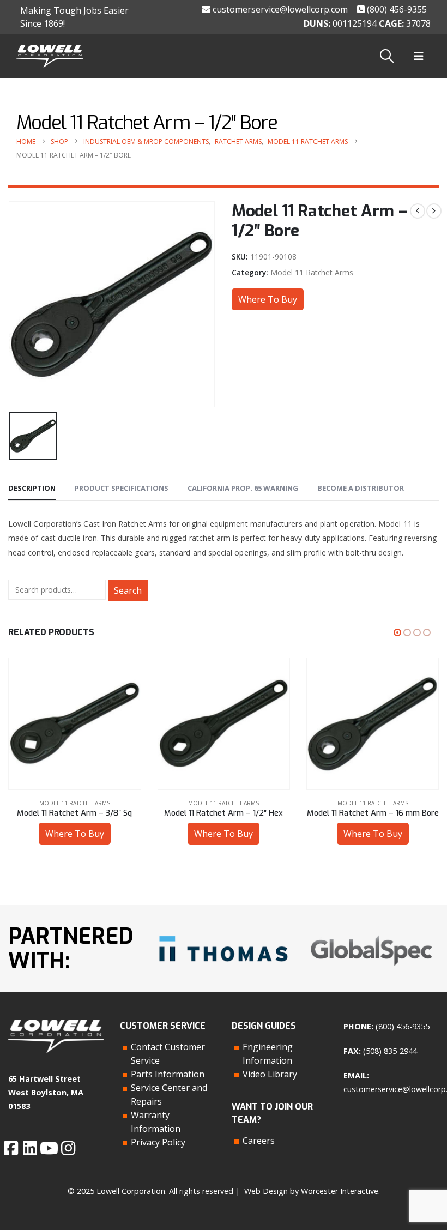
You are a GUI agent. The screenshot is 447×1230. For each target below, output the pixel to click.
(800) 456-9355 (396, 9)
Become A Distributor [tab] (360, 488)
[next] (434, 211)
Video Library (270, 1074)
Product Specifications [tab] (121, 488)
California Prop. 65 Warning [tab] (243, 488)
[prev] (417, 211)
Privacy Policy (158, 1142)
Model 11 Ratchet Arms (311, 272)
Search (128, 590)
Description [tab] (32, 488)
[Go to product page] (74, 723)
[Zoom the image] (223, 933)
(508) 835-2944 (390, 1051)
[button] (387, 56)
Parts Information (167, 1074)
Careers (259, 1141)
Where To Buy (267, 299)
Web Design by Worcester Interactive (311, 1191)
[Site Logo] (49, 56)
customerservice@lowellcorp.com (279, 9)
